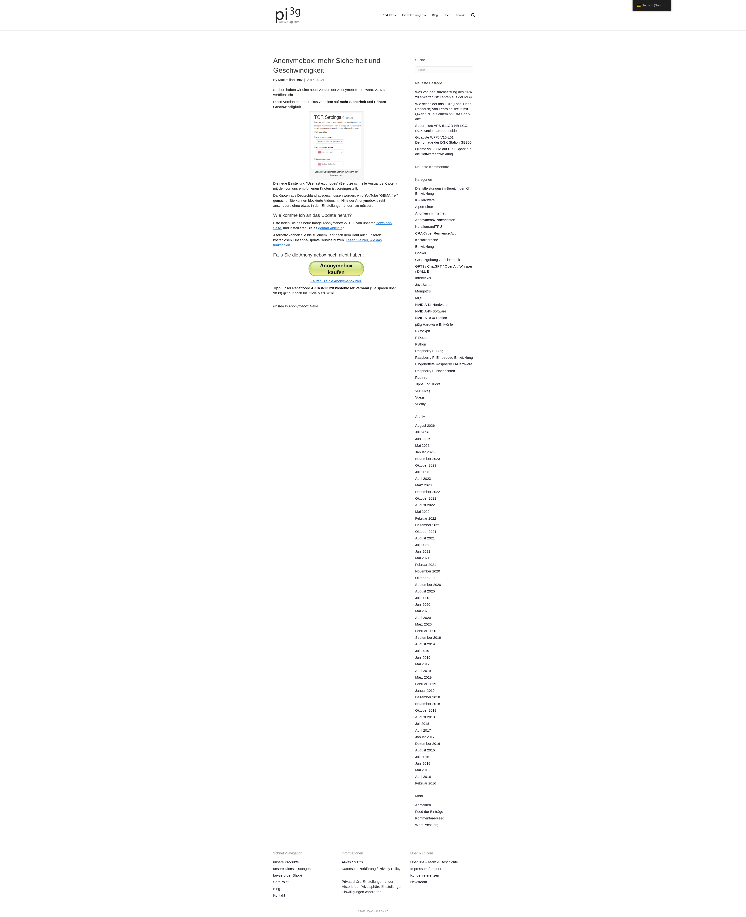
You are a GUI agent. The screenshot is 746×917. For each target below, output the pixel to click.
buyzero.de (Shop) (287, 875)
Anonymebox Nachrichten (435, 220)
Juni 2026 (422, 439)
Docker (420, 253)
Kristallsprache (426, 240)
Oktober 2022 (425, 498)
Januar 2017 (425, 737)
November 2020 (427, 571)
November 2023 (427, 459)
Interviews (423, 278)
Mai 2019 (422, 664)
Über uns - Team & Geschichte (434, 862)
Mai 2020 (422, 611)
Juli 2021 (422, 545)
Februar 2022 (425, 518)
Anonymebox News (303, 306)
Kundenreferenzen (424, 875)
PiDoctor (422, 338)
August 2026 (425, 426)
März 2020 (423, 624)
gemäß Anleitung (331, 228)
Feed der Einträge (429, 812)
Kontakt (460, 15)
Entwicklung (424, 247)
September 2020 (428, 585)
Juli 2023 (422, 472)
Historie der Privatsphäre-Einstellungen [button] (372, 887)
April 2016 (423, 777)
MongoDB (423, 291)
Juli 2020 (422, 598)
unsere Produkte (286, 862)
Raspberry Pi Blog (429, 351)
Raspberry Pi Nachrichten (435, 371)
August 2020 (425, 591)
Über (447, 15)
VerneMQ (422, 391)
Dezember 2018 (427, 697)
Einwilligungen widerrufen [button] (361, 892)
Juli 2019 (422, 651)
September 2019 (428, 638)
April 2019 (423, 671)
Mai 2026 (422, 446)
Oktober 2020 (425, 578)
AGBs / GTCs (352, 862)
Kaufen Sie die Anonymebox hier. (336, 281)
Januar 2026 (425, 452)
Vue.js (420, 397)
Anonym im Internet (430, 213)
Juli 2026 (422, 432)
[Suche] (470, 15)
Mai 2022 (422, 512)
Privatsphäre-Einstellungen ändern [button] (368, 882)
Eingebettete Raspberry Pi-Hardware (443, 364)
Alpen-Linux (424, 207)
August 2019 (425, 644)
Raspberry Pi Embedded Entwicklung (444, 357)
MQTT (420, 298)
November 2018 (427, 704)
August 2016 (425, 750)
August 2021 (425, 538)
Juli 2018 (422, 724)
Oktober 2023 (425, 465)
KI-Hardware (425, 200)
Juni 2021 (422, 551)
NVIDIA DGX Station (431, 318)
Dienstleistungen (412, 15)
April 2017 (423, 730)
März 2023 (423, 485)
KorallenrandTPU (428, 227)
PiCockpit (422, 331)
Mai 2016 (422, 770)
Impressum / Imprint (425, 869)
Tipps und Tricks (427, 384)
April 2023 (423, 479)
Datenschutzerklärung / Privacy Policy (371, 869)
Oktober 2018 (425, 710)
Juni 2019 (422, 658)
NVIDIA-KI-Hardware (431, 305)
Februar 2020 (425, 631)
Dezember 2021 (427, 525)
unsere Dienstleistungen (292, 869)
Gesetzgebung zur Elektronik (437, 260)
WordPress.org (426, 825)
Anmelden (423, 805)
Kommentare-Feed (429, 818)
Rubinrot (421, 378)
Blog (435, 15)
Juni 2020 (422, 604)
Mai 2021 (422, 558)
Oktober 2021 (425, 532)
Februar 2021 (425, 565)
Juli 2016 (422, 757)
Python (420, 344)
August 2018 (425, 717)
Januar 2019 (425, 691)
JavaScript (423, 285)
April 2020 (423, 618)
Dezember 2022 (427, 492)
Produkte (387, 15)
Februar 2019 (425, 684)
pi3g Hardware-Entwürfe (434, 324)
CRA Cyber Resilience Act (435, 233)
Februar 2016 (425, 783)
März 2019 (423, 677)
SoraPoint (280, 882)
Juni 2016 (422, 763)
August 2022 (425, 505)
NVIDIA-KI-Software (430, 311)
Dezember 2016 (427, 744)
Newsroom (418, 882)
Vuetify (420, 404)
